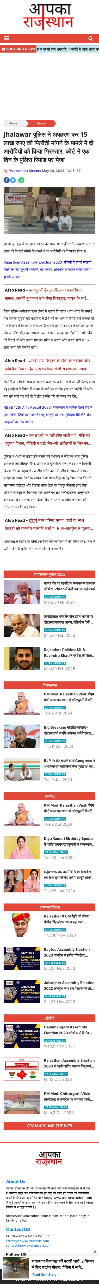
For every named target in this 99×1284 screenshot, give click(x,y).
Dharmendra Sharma (24, 171)
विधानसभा (49, 685)
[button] (6, 38)
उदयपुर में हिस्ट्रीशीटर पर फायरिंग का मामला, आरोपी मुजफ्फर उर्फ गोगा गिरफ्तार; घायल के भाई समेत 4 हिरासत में (45, 298)
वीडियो (49, 1018)
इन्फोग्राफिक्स (49, 907)
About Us (15, 1181)
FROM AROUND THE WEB (49, 1125)
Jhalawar (39, 123)
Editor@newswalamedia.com (27, 1241)
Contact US (18, 1229)
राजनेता (49, 796)
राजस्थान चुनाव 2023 (49, 574)
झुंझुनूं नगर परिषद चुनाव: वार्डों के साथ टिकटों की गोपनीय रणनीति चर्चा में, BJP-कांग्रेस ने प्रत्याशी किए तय (49, 528)
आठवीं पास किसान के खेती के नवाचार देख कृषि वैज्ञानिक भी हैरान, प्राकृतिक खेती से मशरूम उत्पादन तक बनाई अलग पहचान (47, 369)
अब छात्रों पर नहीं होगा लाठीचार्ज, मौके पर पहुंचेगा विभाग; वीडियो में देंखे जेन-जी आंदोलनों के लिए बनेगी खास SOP (48, 443)
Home (13, 123)
